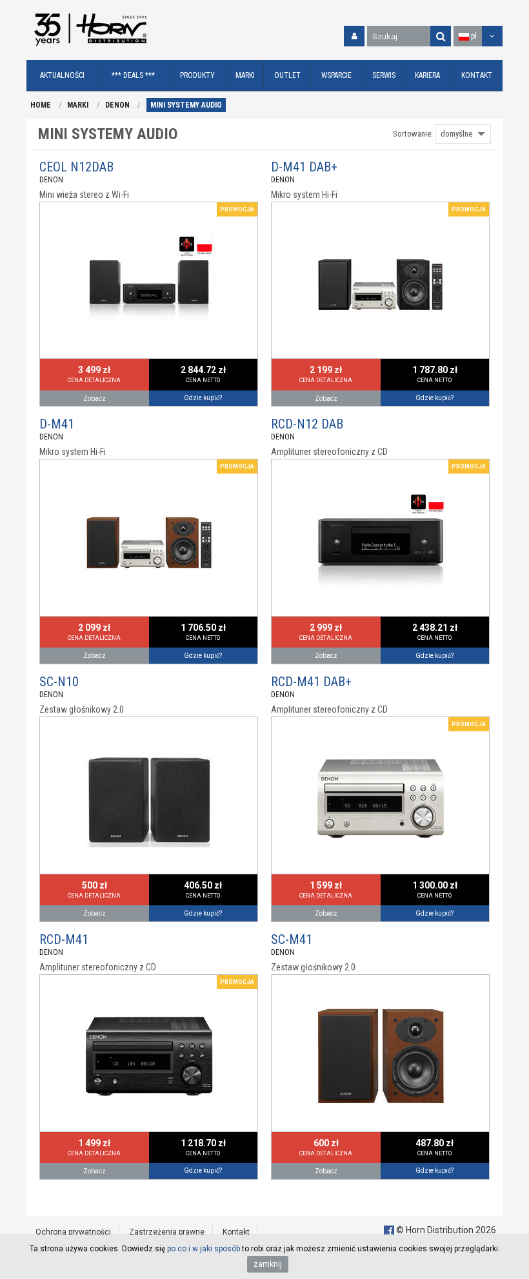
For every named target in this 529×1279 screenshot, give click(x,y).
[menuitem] (62, 75)
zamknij (268, 1264)
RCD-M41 (63, 939)
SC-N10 (59, 681)
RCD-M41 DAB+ (311, 681)
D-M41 (56, 424)
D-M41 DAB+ (304, 167)
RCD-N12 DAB (307, 424)
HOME (40, 105)
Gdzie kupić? (203, 397)
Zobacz (94, 398)
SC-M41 (291, 939)
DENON (117, 105)
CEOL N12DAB (76, 167)
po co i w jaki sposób (203, 1248)
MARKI (77, 105)
